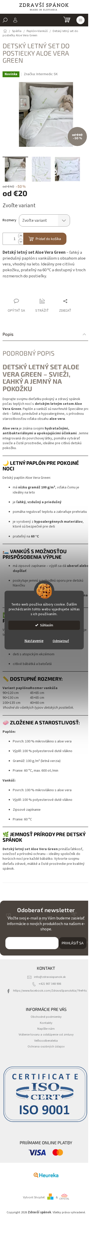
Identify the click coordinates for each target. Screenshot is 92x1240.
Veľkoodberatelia (46, 1040)
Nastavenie (34, 640)
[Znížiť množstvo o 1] (20, 242)
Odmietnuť (61, 640)
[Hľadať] (5, 20)
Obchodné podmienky (46, 1016)
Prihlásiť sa (73, 943)
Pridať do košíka (48, 238)
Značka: (41, 74)
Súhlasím (46, 625)
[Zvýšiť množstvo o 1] (20, 236)
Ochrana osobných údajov (46, 1046)
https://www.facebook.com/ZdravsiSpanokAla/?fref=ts (50, 990)
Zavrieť (36, 291)
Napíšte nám (46, 1028)
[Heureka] (46, 1175)
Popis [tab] (8, 334)
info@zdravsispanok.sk (50, 977)
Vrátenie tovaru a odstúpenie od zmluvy (46, 1034)
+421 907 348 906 (50, 983)
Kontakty (46, 1023)
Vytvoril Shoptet (34, 1197)
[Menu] (80, 20)
